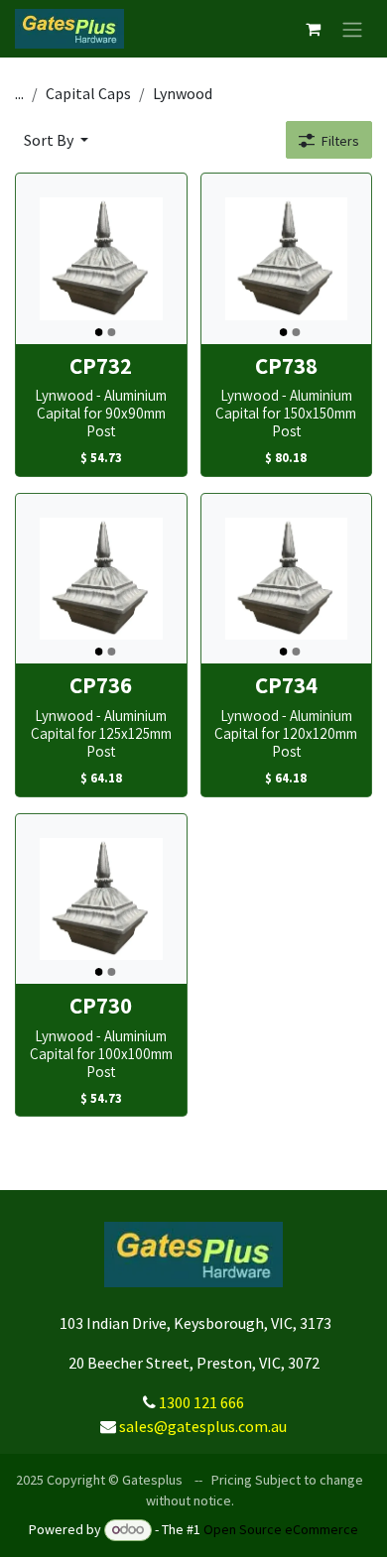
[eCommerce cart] (312, 29)
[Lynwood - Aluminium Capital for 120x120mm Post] (286, 579)
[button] (56, 140)
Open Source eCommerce (280, 1529)
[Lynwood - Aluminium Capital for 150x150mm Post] (286, 259)
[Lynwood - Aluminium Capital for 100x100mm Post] (101, 899)
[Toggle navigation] (352, 29)
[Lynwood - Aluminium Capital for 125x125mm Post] (101, 579)
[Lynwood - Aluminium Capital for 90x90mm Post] (101, 259)
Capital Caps (88, 93)
